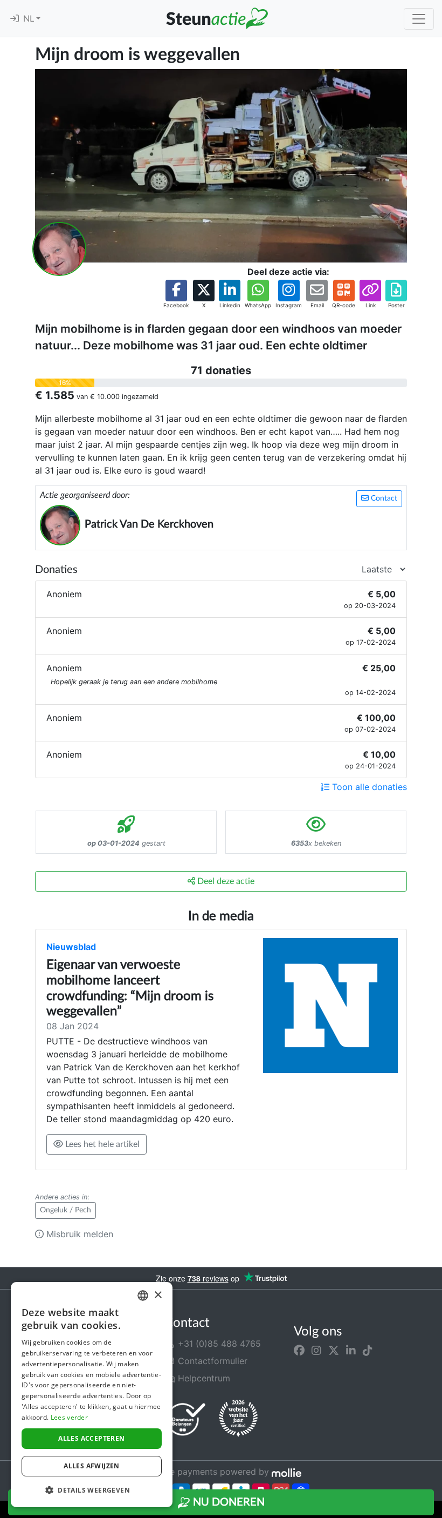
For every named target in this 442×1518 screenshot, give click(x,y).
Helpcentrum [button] (202, 1378)
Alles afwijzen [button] (92, 1465)
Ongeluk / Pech (65, 1210)
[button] (176, 294)
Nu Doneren (227, 1502)
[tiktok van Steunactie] (367, 1350)
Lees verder (69, 1417)
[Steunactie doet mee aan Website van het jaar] (238, 1419)
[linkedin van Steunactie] (351, 1350)
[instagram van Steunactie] (316, 1350)
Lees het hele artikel (101, 1144)
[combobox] (142, 1295)
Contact (383, 498)
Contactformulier (211, 1360)
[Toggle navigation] (419, 19)
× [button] (158, 1295)
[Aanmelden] (14, 19)
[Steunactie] (217, 18)
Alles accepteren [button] (91, 1438)
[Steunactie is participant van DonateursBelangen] (186, 1419)
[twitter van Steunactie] (333, 1350)
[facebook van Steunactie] (299, 1350)
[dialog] (91, 1394)
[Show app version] (434, 1510)
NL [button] (29, 19)
